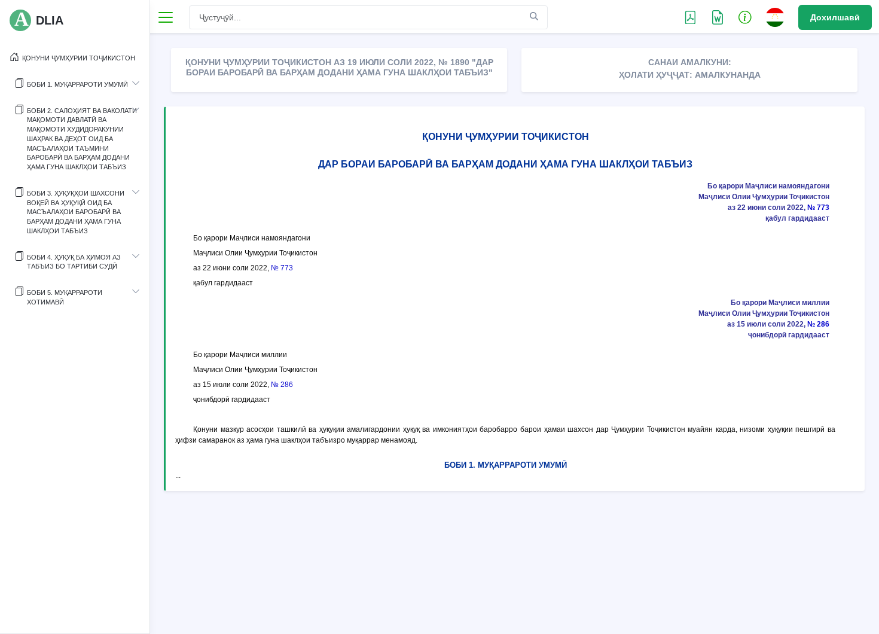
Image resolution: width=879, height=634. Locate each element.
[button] (745, 17)
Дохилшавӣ (835, 17)
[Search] (534, 16)
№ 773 (818, 207)
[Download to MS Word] (690, 17)
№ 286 (818, 324)
